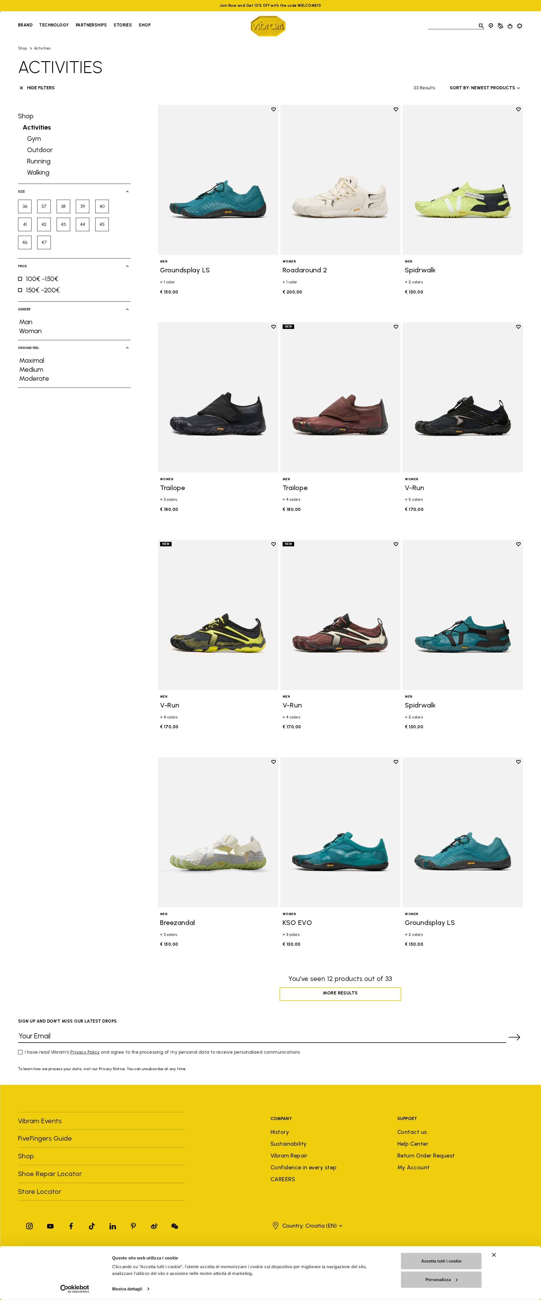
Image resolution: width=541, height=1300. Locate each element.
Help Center (412, 1143)
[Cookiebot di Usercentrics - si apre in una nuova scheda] (74, 1289)
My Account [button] (413, 1167)
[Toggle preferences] (519, 26)
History (279, 1131)
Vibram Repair (288, 1155)
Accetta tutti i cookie (441, 1261)
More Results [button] (340, 993)
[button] (306, 1225)
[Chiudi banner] (494, 1255)
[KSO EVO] (340, 832)
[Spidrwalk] (463, 180)
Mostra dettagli (127, 1288)
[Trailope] (218, 397)
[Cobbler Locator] (500, 26)
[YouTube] (50, 1225)
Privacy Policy (85, 1052)
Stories (123, 25)
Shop (144, 25)
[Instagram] (29, 1225)
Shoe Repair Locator (50, 1174)
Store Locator (39, 1191)
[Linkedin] (112, 1225)
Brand (25, 25)
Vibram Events (39, 1121)
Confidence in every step (303, 1167)
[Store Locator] (490, 26)
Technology (54, 25)
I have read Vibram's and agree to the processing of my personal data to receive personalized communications (162, 1052)
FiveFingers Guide (46, 1138)
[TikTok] (91, 1225)
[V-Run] (463, 397)
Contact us (412, 1131)
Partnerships (91, 25)
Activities (42, 48)
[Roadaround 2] (340, 180)
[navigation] (84, 26)
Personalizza (438, 1279)
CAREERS (282, 1179)
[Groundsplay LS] (218, 180)
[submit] (514, 1037)
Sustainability (288, 1143)
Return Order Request (426, 1155)
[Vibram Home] (268, 26)
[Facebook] (71, 1225)
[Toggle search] (481, 26)
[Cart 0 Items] (510, 26)
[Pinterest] (133, 1225)
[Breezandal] (218, 832)
